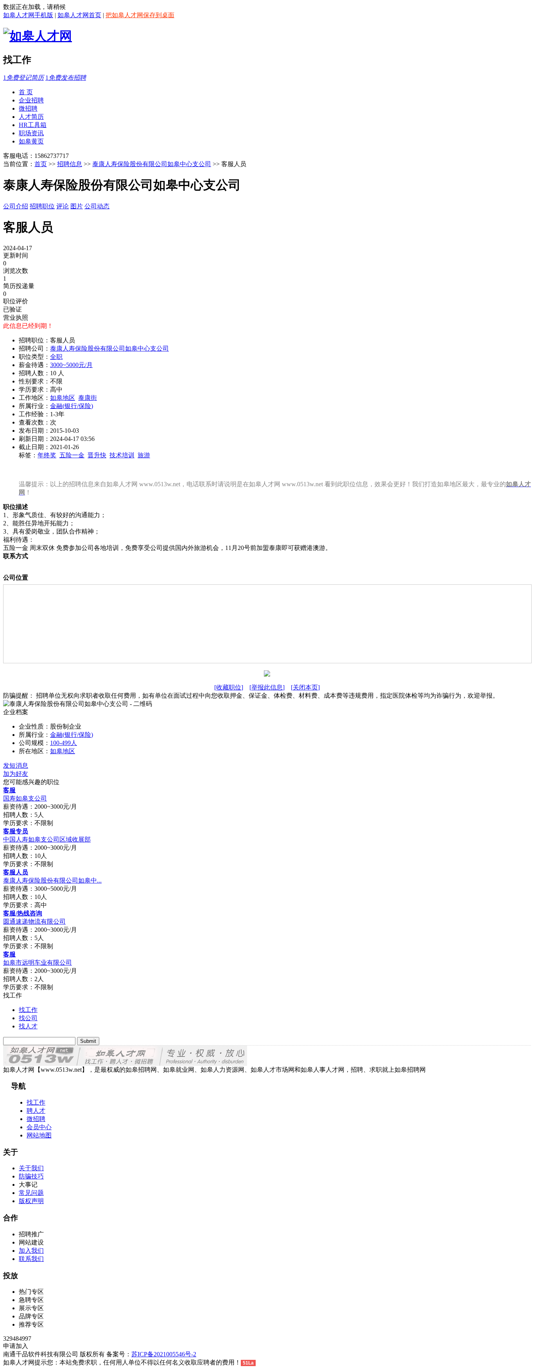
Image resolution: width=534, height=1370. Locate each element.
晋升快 (97, 455)
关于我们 (31, 1168)
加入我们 (31, 1250)
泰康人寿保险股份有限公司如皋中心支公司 (151, 164)
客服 (9, 790)
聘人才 (36, 1110)
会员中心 (39, 1127)
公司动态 (96, 206)
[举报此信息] (267, 687)
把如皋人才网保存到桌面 (140, 15)
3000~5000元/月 (71, 365)
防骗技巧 (31, 1176)
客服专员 (15, 831)
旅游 (144, 455)
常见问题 (31, 1192)
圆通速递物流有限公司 (34, 921)
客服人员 (15, 872)
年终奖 (47, 455)
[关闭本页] (305, 687)
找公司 (28, 1018)
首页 (40, 164)
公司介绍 (15, 206)
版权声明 (31, 1201)
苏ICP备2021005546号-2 (163, 1354)
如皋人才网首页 (79, 15)
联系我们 (31, 1258)
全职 (56, 356)
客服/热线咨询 (22, 913)
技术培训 (121, 455)
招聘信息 (69, 164)
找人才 (28, 1026)
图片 (76, 206)
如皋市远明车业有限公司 (37, 962)
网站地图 (39, 1135)
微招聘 (36, 1119)
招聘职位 (42, 206)
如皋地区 (62, 397)
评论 (62, 206)
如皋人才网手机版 (28, 15)
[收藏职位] (228, 687)
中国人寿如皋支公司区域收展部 (47, 839)
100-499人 (63, 743)
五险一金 (71, 455)
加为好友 (15, 773)
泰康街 (87, 397)
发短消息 (15, 765)
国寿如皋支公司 (25, 798)
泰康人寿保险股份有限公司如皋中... (52, 880)
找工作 (28, 1009)
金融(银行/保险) (71, 406)
